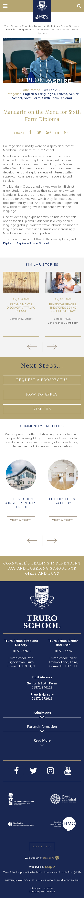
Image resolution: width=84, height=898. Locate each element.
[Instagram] (50, 771)
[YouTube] (68, 771)
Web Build (35, 866)
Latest (62, 94)
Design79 (48, 857)
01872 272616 (21, 651)
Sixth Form (32, 98)
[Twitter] (33, 771)
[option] (42, 60)
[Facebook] (16, 771)
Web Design (32, 857)
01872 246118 (42, 687)
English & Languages (39, 94)
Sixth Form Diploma (57, 98)
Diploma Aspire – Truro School (26, 243)
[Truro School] (42, 5)
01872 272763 (63, 651)
